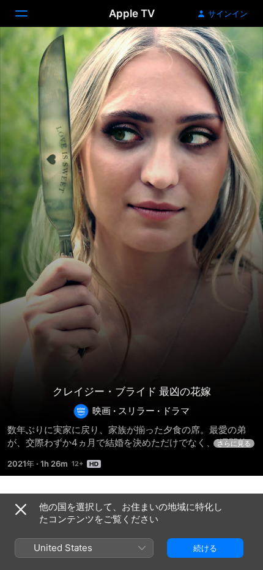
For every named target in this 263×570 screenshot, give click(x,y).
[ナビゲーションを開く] (28, 13)
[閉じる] (20, 509)
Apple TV (132, 13)
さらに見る (234, 443)
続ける (205, 548)
